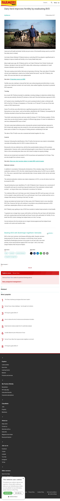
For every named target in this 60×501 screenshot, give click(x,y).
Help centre (5, 423)
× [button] (23, 478)
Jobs (3, 406)
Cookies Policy (40, 492)
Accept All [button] (8, 493)
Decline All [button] (18, 493)
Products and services (7, 375)
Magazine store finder (7, 434)
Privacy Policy (32, 492)
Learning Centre (6, 370)
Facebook (4, 448)
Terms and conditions (52, 492)
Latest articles (5, 364)
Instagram (4, 459)
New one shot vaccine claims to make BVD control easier (27, 161)
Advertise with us (6, 429)
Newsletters (5, 387)
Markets (4, 372)
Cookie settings (53, 494)
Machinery (4, 412)
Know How (10, 277)
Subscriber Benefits (7, 392)
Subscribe (4, 431)
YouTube (4, 457)
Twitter (3, 451)
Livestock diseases (20, 253)
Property (4, 409)
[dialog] (13, 488)
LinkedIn (4, 454)
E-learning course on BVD (17, 79)
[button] (13, 497)
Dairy (6, 253)
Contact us (4, 426)
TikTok (3, 462)
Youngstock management (10, 256)
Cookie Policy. (15, 490)
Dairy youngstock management (11, 281)
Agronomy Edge (6, 474)
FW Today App (5, 389)
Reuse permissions (6, 437)
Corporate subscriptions (8, 395)
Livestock (12, 253)
